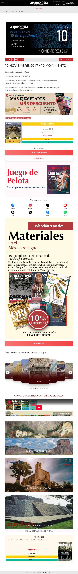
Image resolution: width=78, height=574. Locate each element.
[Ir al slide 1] (31, 388)
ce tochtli (28, 118)
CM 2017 (8, 118)
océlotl (14, 118)
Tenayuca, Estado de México (39, 525)
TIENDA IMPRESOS (59, 2)
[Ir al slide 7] (44, 388)
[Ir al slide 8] (47, 388)
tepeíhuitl (21, 118)
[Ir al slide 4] (37, 388)
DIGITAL (32, 560)
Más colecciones (39, 343)
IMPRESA (31, 556)
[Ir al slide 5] (40, 388)
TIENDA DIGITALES (59, 4)
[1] (39, 38)
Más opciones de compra (39, 152)
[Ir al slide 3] (35, 388)
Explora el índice (39, 158)
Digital (48, 142)
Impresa (47, 139)
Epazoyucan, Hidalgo (39, 488)
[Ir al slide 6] (42, 388)
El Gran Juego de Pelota (39, 451)
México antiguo (66, 59)
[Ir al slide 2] (33, 388)
